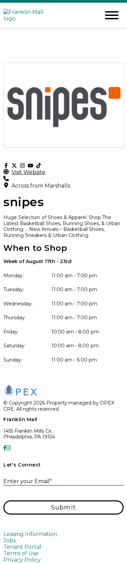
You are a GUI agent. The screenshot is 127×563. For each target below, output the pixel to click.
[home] (46, 15)
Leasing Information (30, 534)
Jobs (9, 540)
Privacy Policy (22, 560)
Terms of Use (21, 553)
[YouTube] (30, 166)
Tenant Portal (22, 547)
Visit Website (28, 172)
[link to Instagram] (8, 448)
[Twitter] (14, 166)
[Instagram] (22, 166)
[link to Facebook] (4, 448)
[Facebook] (6, 166)
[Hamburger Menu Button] (112, 15)
